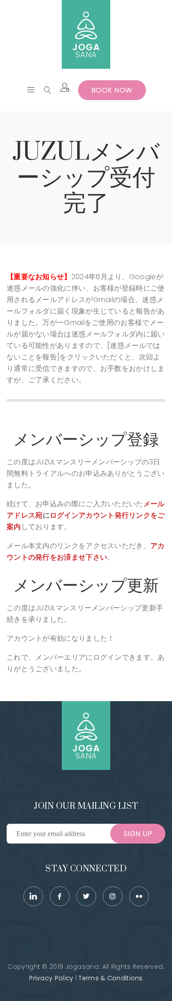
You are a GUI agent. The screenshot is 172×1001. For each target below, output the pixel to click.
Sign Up (138, 834)
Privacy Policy (51, 978)
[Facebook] (60, 896)
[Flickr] (139, 896)
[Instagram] (113, 896)
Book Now (112, 90)
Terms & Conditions (110, 978)
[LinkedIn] (33, 896)
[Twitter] (86, 896)
